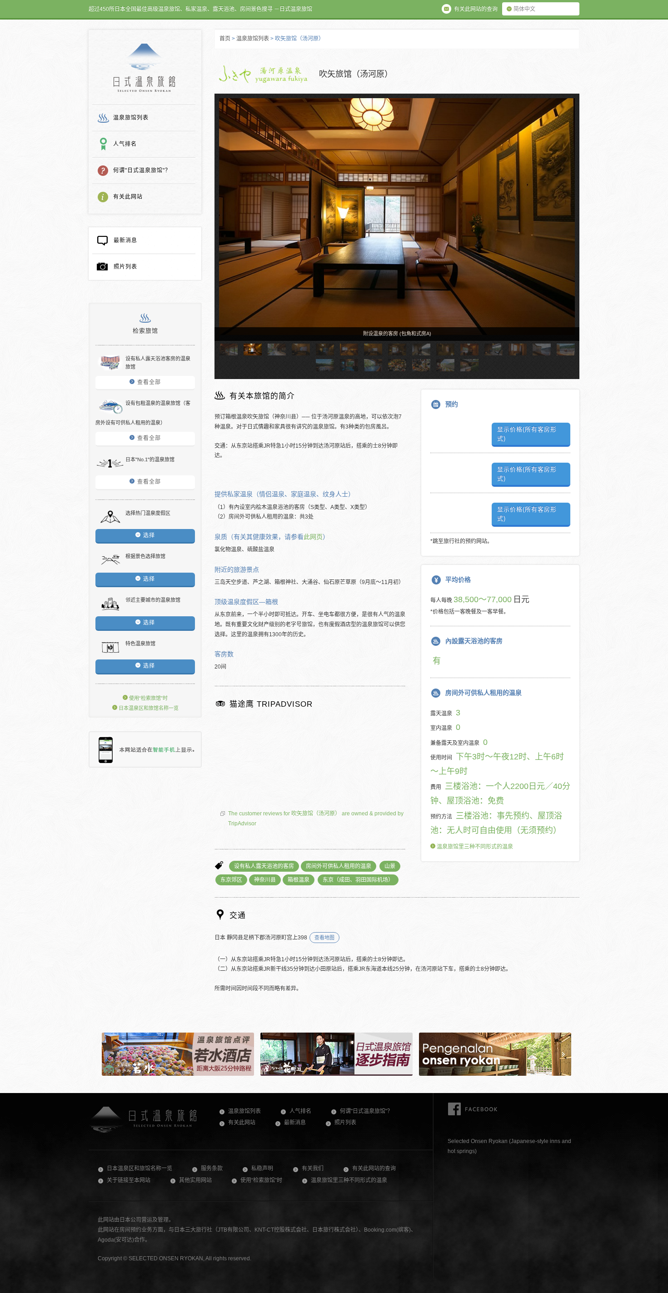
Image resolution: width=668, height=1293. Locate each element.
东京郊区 (231, 880)
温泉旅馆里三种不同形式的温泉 (474, 847)
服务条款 (212, 1168)
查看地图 (324, 937)
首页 (224, 38)
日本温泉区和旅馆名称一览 (148, 708)
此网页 (313, 536)
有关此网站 (128, 197)
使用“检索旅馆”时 (148, 698)
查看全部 (149, 382)
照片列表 (125, 267)
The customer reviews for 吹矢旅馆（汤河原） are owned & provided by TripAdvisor (316, 818)
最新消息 (125, 240)
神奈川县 (265, 880)
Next (568, 225)
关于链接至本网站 (128, 1180)
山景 (389, 866)
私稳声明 (262, 1168)
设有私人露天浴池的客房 (264, 866)
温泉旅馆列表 (131, 118)
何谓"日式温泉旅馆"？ (142, 170)
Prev (225, 225)
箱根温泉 (298, 880)
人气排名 (125, 144)
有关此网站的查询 (374, 1168)
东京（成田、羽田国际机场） (358, 880)
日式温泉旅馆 (144, 68)
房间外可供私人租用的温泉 (338, 866)
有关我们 (313, 1168)
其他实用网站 (195, 1180)
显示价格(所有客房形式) (527, 434)
